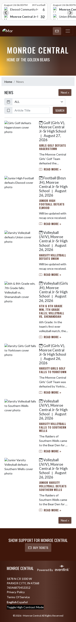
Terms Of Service (18, 597)
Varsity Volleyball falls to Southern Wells (52, 427)
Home (8, 81)
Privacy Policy (16, 592)
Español (22, 602)
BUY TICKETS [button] (40, 547)
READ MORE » (52, 169)
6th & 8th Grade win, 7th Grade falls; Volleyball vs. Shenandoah (51, 311)
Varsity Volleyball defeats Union (52, 257)
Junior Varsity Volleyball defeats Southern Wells (52, 486)
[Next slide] (70, 13)
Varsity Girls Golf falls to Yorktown (52, 370)
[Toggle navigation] (68, 31)
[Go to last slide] (6, 13)
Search (59, 110)
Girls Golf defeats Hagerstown (52, 147)
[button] (57, 31)
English (12, 602)
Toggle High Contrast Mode (25, 607)
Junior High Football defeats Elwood (51, 204)
